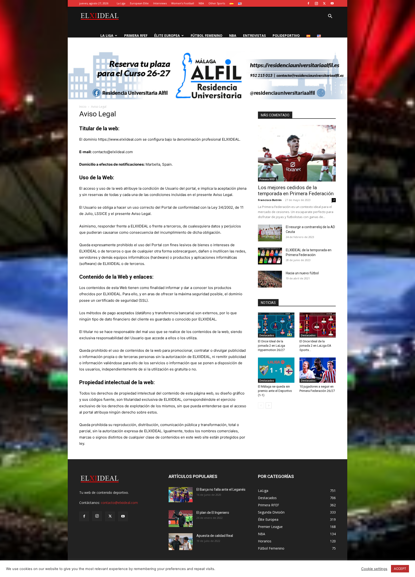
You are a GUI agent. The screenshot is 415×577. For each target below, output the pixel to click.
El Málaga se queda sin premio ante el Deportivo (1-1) (275, 391)
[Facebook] (308, 3)
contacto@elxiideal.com (119, 502)
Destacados (266, 335)
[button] (330, 16)
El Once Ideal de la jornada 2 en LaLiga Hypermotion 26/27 (271, 345)
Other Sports (216, 3)
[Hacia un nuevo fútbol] (270, 279)
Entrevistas (254, 35)
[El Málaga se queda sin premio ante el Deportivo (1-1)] (276, 370)
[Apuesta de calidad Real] (181, 541)
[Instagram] (316, 3)
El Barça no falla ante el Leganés (220, 489)
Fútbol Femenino (206, 35)
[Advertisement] (207, 87)
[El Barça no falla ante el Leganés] (181, 494)
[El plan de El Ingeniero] (181, 518)
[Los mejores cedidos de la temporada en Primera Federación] (297, 153)
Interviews (160, 3)
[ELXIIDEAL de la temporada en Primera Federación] (270, 256)
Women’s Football (182, 3)
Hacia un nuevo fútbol (302, 273)
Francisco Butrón (270, 200)
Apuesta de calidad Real (214, 536)
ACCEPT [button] (400, 569)
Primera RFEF (135, 35)
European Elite (139, 3)
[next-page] (269, 405)
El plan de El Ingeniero (212, 512)
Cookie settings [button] (374, 569)
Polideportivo (286, 35)
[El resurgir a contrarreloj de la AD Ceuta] (270, 233)
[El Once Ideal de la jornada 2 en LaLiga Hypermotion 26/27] (276, 325)
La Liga (121, 3)
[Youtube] (332, 3)
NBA (201, 3)
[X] (324, 3)
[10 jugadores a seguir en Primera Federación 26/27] (317, 370)
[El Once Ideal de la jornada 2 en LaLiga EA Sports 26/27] (317, 325)
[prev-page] (261, 405)
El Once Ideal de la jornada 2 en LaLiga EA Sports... (315, 345)
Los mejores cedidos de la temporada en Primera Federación (296, 190)
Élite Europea (167, 35)
